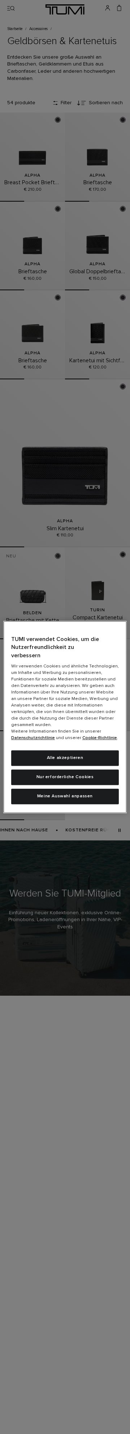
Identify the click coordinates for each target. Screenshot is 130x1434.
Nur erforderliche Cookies (65, 777)
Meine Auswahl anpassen (65, 796)
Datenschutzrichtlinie (33, 738)
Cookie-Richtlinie (99, 738)
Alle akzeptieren (65, 758)
